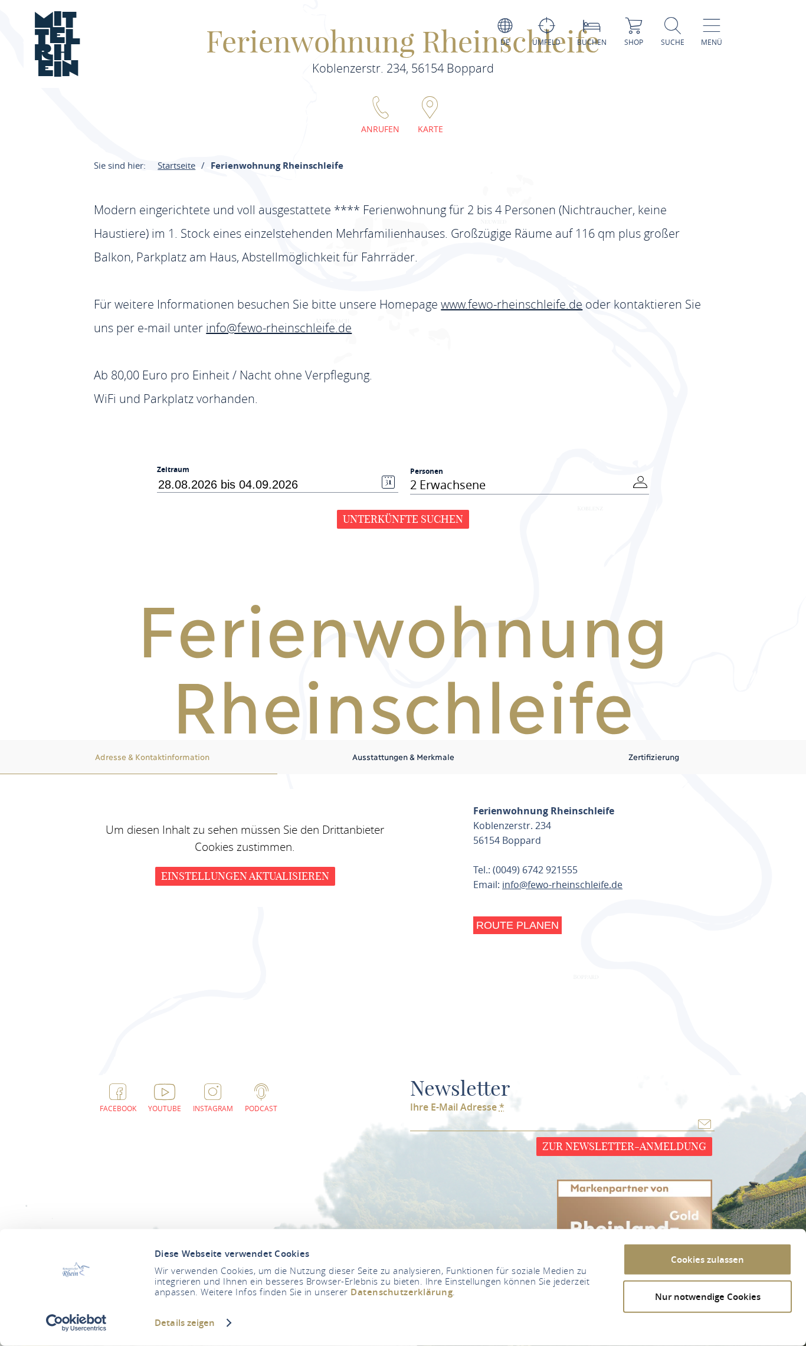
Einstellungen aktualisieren (245, 876)
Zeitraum (173, 470)
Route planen (517, 925)
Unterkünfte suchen (403, 519)
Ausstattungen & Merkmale (403, 756)
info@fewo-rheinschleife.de (562, 884)
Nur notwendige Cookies (708, 1296)
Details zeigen (185, 1322)
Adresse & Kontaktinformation (152, 756)
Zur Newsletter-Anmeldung (624, 1146)
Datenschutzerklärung (401, 1292)
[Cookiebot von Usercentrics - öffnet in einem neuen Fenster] (76, 1323)
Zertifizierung (653, 756)
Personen (426, 471)
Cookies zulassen (707, 1259)
